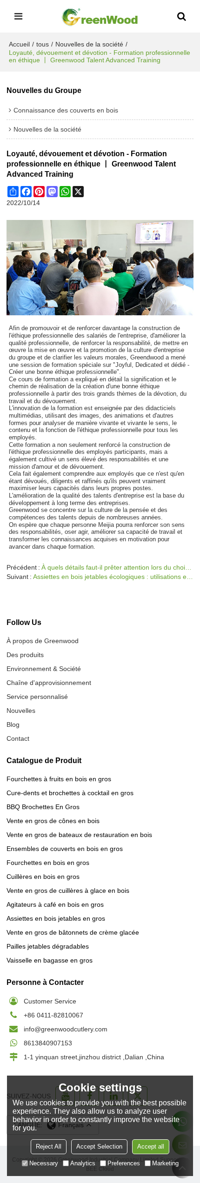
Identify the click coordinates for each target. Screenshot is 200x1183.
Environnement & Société (44, 668)
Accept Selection (99, 1146)
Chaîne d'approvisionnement (49, 682)
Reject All (48, 1146)
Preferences (123, 1163)
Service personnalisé (37, 696)
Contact (18, 738)
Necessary (43, 1163)
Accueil (19, 44)
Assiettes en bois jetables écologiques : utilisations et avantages (113, 576)
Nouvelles (21, 710)
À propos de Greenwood (43, 641)
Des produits (25, 654)
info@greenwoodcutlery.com (65, 1029)
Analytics (82, 1163)
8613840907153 (48, 1043)
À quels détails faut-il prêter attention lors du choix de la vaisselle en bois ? (117, 567)
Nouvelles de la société (89, 44)
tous (42, 44)
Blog (13, 724)
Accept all (150, 1146)
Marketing (165, 1163)
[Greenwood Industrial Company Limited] (99, 16)
